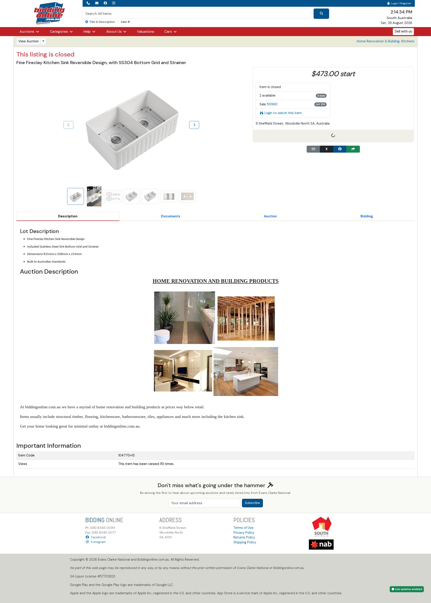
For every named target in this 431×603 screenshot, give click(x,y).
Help (88, 31)
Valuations (145, 31)
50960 (272, 104)
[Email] (313, 149)
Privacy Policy (243, 533)
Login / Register (400, 3)
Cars (168, 31)
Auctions (27, 31)
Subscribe (252, 503)
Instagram (97, 542)
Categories (59, 31)
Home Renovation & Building (378, 41)
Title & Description (102, 22)
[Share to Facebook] (340, 149)
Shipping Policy (244, 542)
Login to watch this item (283, 113)
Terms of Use (243, 528)
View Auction (28, 41)
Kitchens (407, 41)
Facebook (97, 537)
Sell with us (403, 31)
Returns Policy (244, 537)
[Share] (353, 149)
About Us (114, 31)
